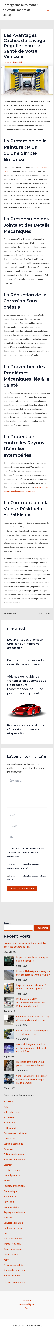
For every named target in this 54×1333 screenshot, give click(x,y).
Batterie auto (10, 1128)
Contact (27, 1300)
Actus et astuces (12, 1112)
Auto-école (9, 1122)
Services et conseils (13, 1222)
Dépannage (9, 1149)
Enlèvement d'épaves (14, 1154)
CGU (27, 1308)
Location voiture (12, 1170)
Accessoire (9, 1101)
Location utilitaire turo (15, 1282)
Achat (6, 1106)
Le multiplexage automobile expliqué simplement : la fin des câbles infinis (32, 1048)
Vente (7, 1259)
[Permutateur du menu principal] (48, 10)
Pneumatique (10, 1191)
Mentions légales (27, 1304)
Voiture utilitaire (12, 1275)
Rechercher (8, 923)
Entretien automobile (14, 1159)
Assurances (9, 1117)
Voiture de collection (14, 1270)
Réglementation (12, 1206)
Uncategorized (11, 1254)
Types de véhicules (13, 1249)
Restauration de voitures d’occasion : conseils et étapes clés (25, 729)
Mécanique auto (12, 1175)
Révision (8, 1217)
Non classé (9, 1180)
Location (8, 1164)
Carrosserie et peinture (15, 1133)
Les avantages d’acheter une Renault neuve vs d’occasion (25, 644)
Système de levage (13, 1228)
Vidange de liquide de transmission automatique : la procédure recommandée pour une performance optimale (26, 685)
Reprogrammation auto (15, 1212)
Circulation (9, 1138)
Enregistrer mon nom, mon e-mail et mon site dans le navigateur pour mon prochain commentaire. (25, 852)
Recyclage (9, 1201)
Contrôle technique (13, 1143)
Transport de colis (12, 1243)
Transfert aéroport (13, 1238)
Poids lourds (10, 1196)
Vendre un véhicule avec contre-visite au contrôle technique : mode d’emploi (32, 1079)
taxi (5, 1233)
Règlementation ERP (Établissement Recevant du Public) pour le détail (30, 1003)
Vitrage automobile (13, 1264)
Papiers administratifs (14, 1185)
